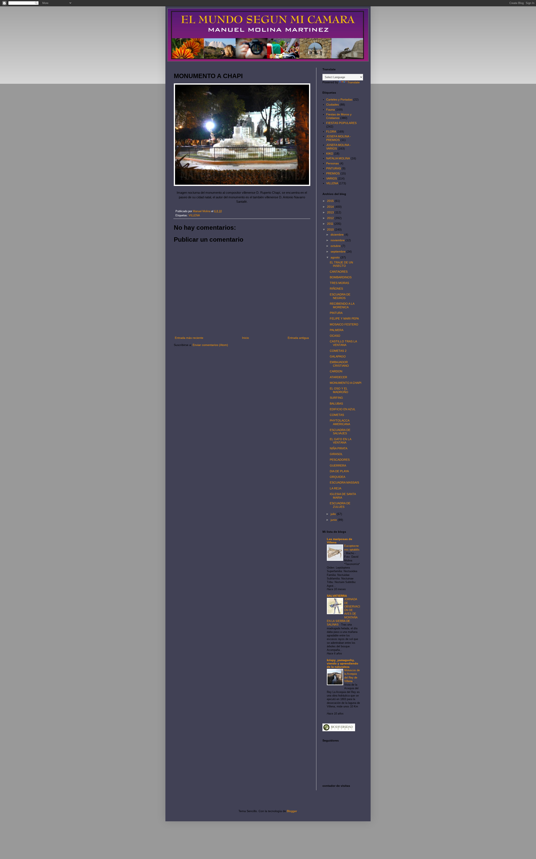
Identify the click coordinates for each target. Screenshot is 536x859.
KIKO (329, 153)
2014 (331, 206)
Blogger (292, 811)
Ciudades (332, 104)
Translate (353, 82)
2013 (331, 212)
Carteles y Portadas (339, 99)
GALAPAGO (338, 356)
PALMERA (336, 330)
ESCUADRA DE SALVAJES (340, 431)
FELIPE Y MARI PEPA (344, 318)
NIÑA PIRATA (338, 448)
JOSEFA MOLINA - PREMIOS (338, 138)
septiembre (338, 251)
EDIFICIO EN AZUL (343, 409)
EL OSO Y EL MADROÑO (339, 390)
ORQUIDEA (337, 477)
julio (334, 514)
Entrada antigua (298, 337)
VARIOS (331, 178)
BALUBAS (336, 403)
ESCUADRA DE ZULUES (340, 505)
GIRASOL (336, 454)
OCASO (335, 335)
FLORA (331, 131)
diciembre (337, 234)
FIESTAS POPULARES (341, 123)
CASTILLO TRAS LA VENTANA (343, 343)
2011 (330, 223)
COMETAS (337, 415)
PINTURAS (333, 168)
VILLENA (194, 215)
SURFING (336, 397)
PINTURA (336, 313)
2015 (331, 200)
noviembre (338, 240)
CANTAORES (339, 271)
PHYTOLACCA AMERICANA (340, 422)
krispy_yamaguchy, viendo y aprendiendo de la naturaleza (342, 663)
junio (334, 519)
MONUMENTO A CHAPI (345, 382)
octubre (336, 246)
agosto (335, 257)
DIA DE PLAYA (339, 471)
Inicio (245, 337)
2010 (331, 229)
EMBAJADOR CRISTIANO (339, 363)
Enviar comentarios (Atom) (210, 345)
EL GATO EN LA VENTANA (340, 440)
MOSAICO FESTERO (344, 324)
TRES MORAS (339, 283)
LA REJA (335, 488)
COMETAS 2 (338, 350)
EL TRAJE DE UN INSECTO (341, 264)
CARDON (336, 371)
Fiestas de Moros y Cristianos (339, 116)
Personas (332, 163)
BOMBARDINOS (341, 277)
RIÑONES (336, 288)
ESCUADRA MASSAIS (344, 482)
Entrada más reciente (189, 337)
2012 (331, 218)
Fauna (330, 109)
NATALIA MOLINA (338, 158)
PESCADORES (340, 459)
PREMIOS (333, 173)
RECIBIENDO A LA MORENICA (342, 305)
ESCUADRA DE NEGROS (340, 296)
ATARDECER (338, 377)
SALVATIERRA (337, 595)
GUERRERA (338, 465)
